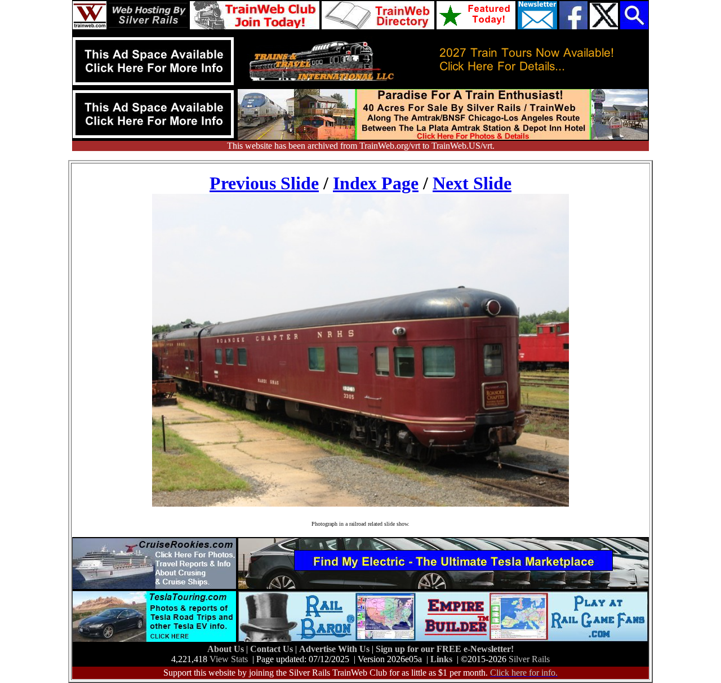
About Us (226, 649)
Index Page (376, 183)
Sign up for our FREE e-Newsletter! (445, 649)
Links (441, 659)
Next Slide (472, 183)
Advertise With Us (335, 649)
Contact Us (272, 649)
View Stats (229, 659)
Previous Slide (264, 183)
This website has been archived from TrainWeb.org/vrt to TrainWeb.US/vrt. (361, 145)
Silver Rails (529, 659)
